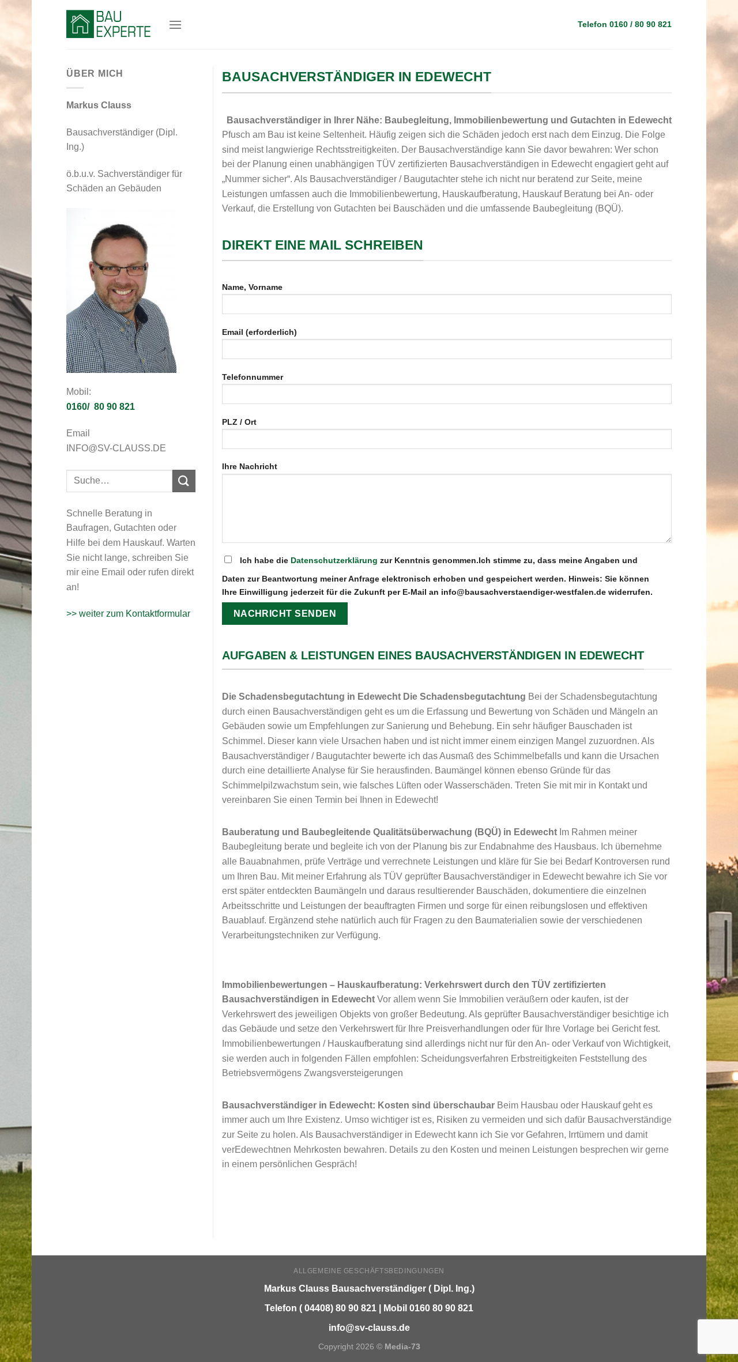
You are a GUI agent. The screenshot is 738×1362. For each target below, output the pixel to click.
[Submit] (183, 481)
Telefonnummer (252, 377)
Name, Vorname (252, 287)
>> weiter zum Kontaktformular (128, 613)
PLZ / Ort (239, 422)
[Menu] (175, 24)
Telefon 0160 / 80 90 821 (625, 24)
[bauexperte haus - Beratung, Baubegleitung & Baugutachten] (108, 24)
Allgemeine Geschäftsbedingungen (369, 1271)
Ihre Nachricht (249, 466)
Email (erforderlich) (259, 332)
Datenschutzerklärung (334, 560)
